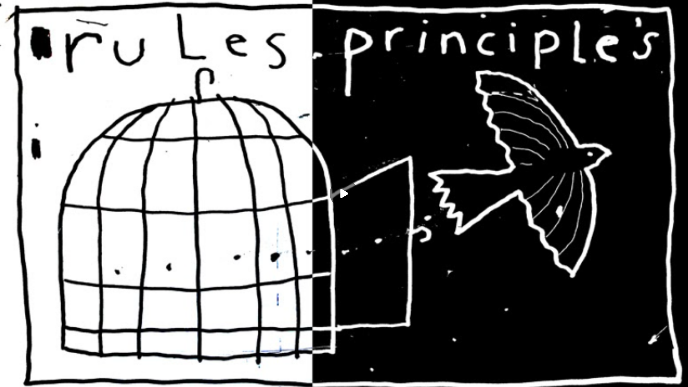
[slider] (344, 366)
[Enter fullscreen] (678, 377)
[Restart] (10, 377)
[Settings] (649, 377)
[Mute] (67, 377)
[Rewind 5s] (24, 377)
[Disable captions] (620, 377)
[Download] (635, 377)
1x (663, 374)
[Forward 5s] (53, 377)
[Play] (39, 377)
